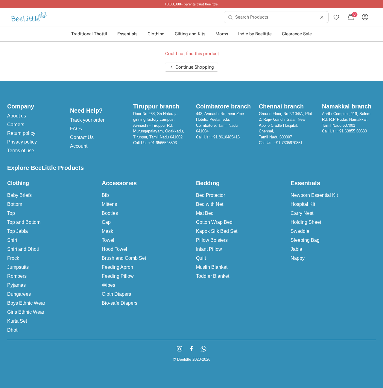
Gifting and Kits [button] (190, 34)
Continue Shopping (194, 67)
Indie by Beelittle (255, 34)
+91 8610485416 (225, 137)
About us (16, 115)
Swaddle (300, 231)
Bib (105, 195)
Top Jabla (17, 231)
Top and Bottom (23, 222)
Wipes (108, 285)
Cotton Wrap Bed (214, 222)
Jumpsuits (18, 267)
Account (78, 146)
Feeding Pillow (118, 276)
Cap (106, 222)
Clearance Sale (297, 34)
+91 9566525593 (162, 143)
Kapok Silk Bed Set (216, 231)
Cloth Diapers (116, 294)
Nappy (298, 258)
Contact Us (82, 137)
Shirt (12, 240)
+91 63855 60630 (352, 131)
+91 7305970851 (288, 143)
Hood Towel (114, 249)
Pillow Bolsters (212, 240)
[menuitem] (29, 17)
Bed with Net (209, 204)
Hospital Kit (303, 204)
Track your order (87, 120)
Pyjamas (16, 285)
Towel (108, 240)
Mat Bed (205, 213)
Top (11, 213)
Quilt (201, 258)
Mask (107, 231)
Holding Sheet (306, 222)
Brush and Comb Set (124, 258)
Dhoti (13, 330)
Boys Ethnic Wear (26, 303)
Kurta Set (17, 321)
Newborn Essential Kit (314, 195)
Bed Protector (210, 195)
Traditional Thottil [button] (89, 34)
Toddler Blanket (212, 276)
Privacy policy (22, 141)
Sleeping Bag (305, 240)
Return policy (21, 133)
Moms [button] (221, 34)
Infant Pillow (209, 249)
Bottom (14, 204)
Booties (110, 213)
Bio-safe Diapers (119, 303)
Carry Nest (302, 213)
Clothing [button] (156, 34)
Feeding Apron (117, 267)
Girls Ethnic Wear (25, 312)
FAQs (76, 128)
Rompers (17, 276)
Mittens (109, 204)
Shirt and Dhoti (23, 249)
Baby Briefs (19, 195)
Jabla (296, 249)
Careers (15, 124)
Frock (13, 258)
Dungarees (19, 294)
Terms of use (20, 150)
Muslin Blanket (211, 267)
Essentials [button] (127, 34)
